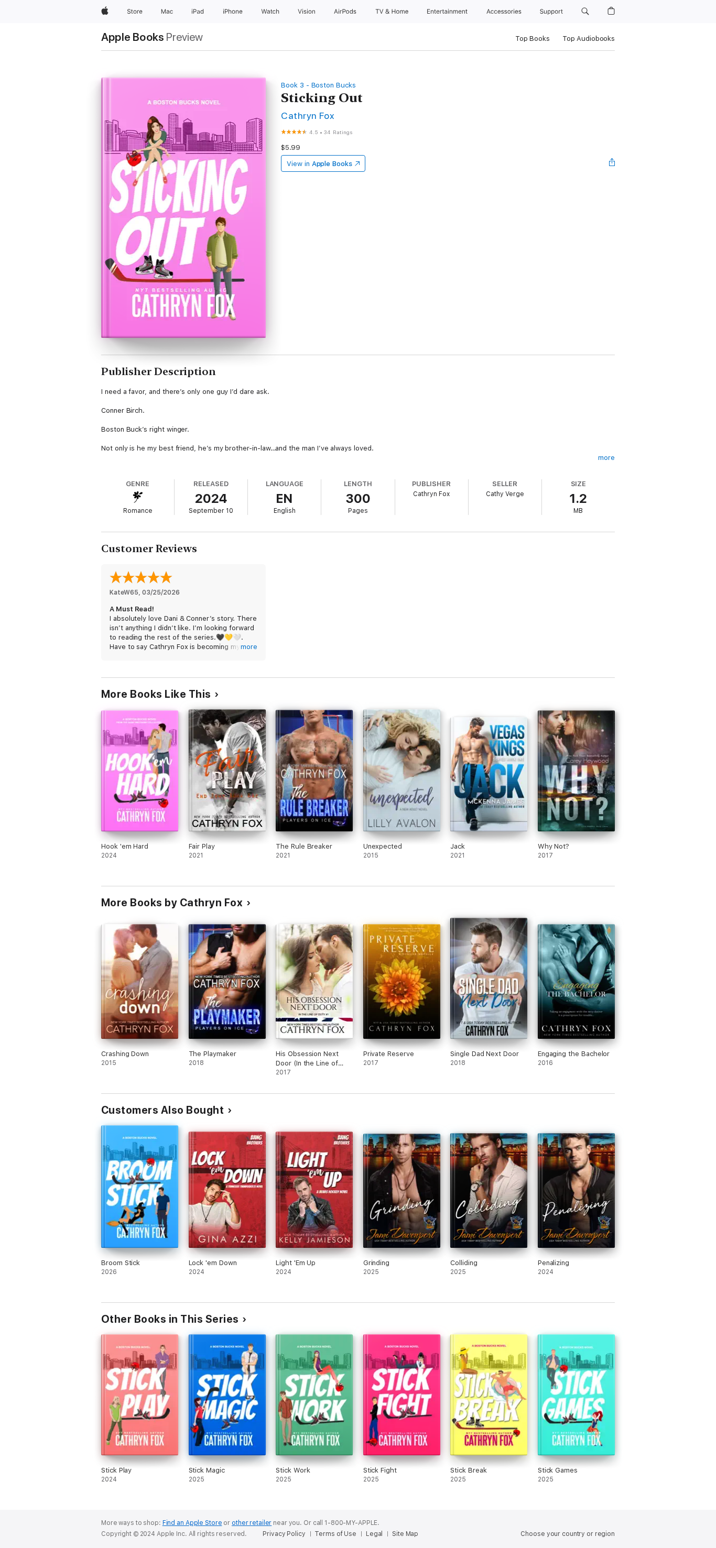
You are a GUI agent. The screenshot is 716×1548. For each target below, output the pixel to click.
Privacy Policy (284, 1534)
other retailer (252, 1523)
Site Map (405, 1534)
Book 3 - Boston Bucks (318, 85)
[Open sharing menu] (612, 163)
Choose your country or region (567, 1534)
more (606, 458)
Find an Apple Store (192, 1523)
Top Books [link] (532, 38)
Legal (374, 1534)
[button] (585, 11)
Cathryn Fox (307, 115)
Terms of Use (335, 1534)
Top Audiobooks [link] (588, 38)
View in (319, 164)
